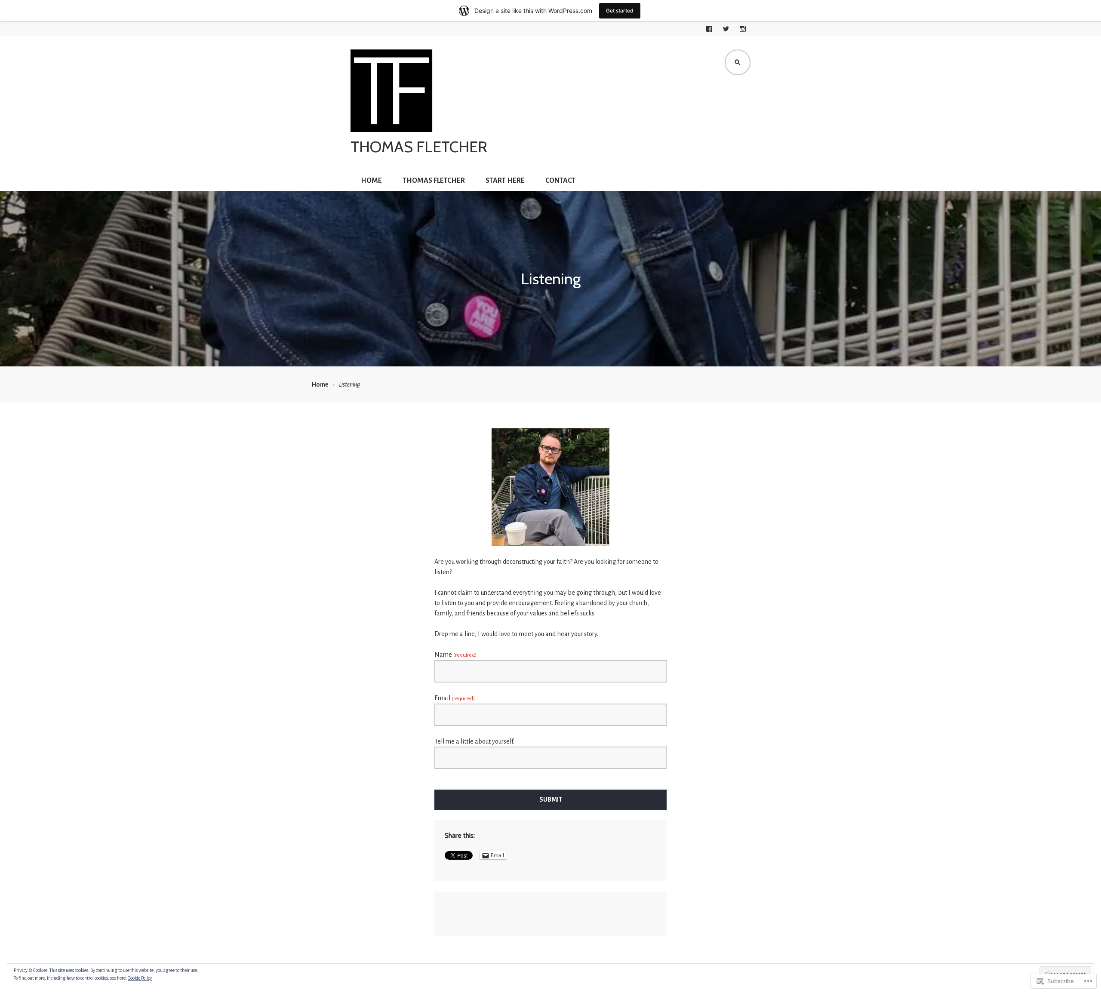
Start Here (505, 180)
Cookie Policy (140, 978)
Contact (560, 180)
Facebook (709, 29)
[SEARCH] (737, 62)
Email (454, 698)
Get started (620, 10)
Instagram (742, 29)
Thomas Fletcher (419, 146)
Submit (550, 799)
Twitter (726, 29)
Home (371, 180)
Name (455, 654)
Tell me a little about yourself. (474, 741)
